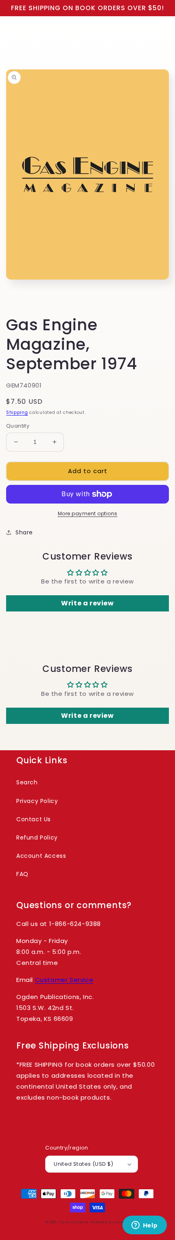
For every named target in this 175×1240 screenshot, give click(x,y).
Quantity (17, 426)
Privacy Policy (37, 801)
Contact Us (33, 819)
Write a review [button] (87, 603)
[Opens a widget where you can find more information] (144, 1226)
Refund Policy (37, 837)
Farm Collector (74, 1222)
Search (27, 782)
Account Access (41, 856)
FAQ (22, 874)
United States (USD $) (83, 1164)
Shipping (17, 412)
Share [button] (24, 532)
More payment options (88, 513)
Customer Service (64, 979)
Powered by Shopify (110, 1222)
